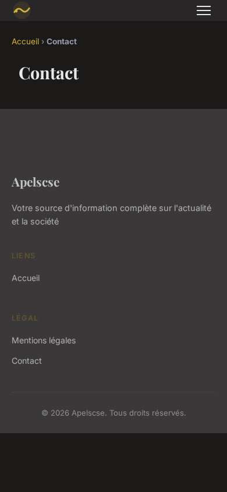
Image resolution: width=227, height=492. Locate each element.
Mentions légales (44, 340)
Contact (27, 361)
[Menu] (203, 10)
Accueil (25, 41)
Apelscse (35, 181)
